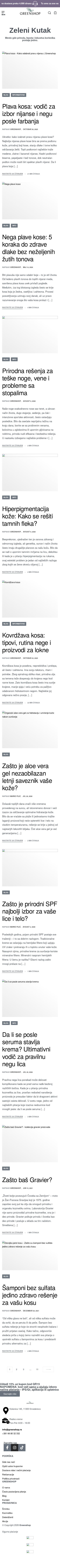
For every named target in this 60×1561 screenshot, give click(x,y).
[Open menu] (3, 13)
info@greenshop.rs (12, 1429)
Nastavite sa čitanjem (12, 174)
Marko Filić (15, 796)
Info (14, 225)
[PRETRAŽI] (49, 12)
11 (37, 1369)
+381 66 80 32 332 (11, 1433)
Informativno (18, 95)
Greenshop (15, 129)
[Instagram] (14, 1447)
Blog (5, 95)
